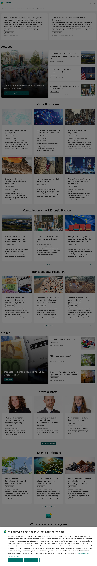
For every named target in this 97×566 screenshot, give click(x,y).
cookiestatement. (84, 553)
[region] (48, 546)
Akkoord (15, 560)
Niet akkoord (31, 560)
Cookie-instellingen (47, 560)
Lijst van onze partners (13, 556)
